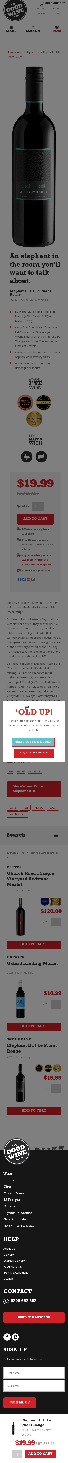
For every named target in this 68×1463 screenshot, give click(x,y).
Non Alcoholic (15, 1220)
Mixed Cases (13, 1193)
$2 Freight (11, 1200)
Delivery (8, 1254)
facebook (7, 1337)
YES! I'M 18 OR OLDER (33, 742)
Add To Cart (40, 1454)
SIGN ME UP (20, 1402)
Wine (7, 1174)
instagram (15, 1337)
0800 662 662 (23, 1301)
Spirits (8, 1180)
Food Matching (12, 1266)
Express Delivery (14, 1260)
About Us (9, 1248)
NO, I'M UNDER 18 (34, 753)
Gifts (7, 1187)
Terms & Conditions (15, 1272)
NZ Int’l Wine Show (18, 1226)
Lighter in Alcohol (18, 1213)
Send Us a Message (34, 1317)
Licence (8, 1278)
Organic (10, 1206)
